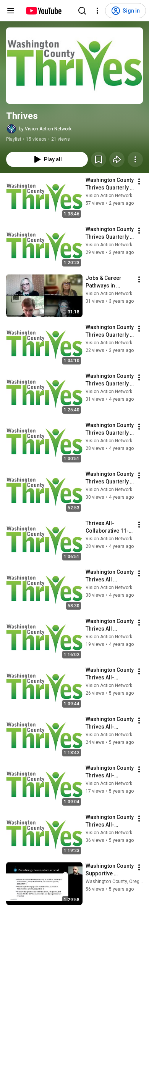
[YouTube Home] (43, 10)
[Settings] (97, 10)
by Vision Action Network (45, 129)
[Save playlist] (98, 159)
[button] (74, 65)
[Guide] (10, 10)
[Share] (117, 159)
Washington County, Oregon (115, 881)
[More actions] (135, 159)
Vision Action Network (109, 195)
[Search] (82, 10)
